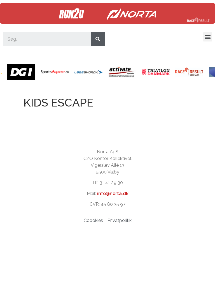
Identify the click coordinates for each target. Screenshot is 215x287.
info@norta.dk (112, 193)
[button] (207, 36)
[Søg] (98, 39)
